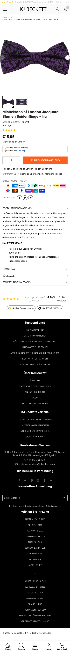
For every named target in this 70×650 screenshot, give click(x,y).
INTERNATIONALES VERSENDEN (35, 431)
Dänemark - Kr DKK (35, 536)
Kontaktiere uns (35, 330)
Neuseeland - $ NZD (35, 587)
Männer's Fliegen (54, 173)
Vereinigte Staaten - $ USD (35, 621)
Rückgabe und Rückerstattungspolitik (35, 341)
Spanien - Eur (35, 604)
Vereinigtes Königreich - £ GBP (35, 615)
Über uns (35, 380)
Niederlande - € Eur (35, 581)
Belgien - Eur (35, 525)
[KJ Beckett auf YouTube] (51, 481)
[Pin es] (30, 197)
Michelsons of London (31, 173)
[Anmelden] (57, 9)
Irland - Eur (35, 553)
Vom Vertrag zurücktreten (35, 364)
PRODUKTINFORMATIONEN (17, 208)
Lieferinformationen (35, 336)
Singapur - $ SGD (35, 598)
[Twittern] (25, 197)
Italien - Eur (35, 559)
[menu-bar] (7, 9)
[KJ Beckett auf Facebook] (19, 481)
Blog (35, 397)
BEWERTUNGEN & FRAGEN (16, 282)
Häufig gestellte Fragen (35, 347)
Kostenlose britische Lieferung (35, 419)
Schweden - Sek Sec (35, 610)
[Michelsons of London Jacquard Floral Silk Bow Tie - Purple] (35, 57)
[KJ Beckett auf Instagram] (38, 481)
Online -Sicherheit (35, 392)
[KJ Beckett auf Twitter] (25, 481)
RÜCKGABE (8, 275)
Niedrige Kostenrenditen (35, 425)
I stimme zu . (37, 506)
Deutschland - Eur (35, 548)
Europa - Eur (35, 542)
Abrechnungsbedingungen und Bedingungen (35, 353)
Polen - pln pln (35, 592)
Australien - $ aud (35, 519)
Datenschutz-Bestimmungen (35, 386)
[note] (35, 2)
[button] (2, 57)
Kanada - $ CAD (35, 531)
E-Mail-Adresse (12, 497)
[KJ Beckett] (33, 9)
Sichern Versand (35, 436)
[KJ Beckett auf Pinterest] (32, 481)
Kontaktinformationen (35, 359)
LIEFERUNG (8, 269)
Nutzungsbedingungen (35, 403)
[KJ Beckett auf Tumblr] (44, 481)
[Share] (19, 197)
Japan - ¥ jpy (35, 565)
